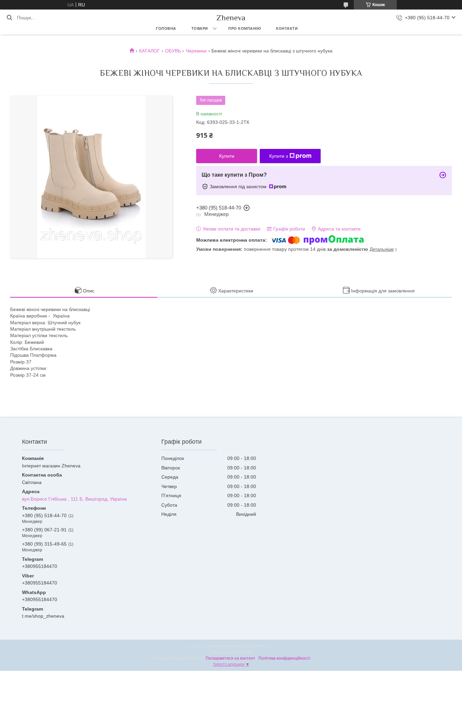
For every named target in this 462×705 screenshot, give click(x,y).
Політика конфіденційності (284, 658)
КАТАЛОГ (149, 50)
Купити (226, 156)
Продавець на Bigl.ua (231, 652)
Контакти (287, 28)
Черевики (196, 50)
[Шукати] (9, 17)
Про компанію (244, 28)
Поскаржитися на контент (230, 658)
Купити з (278, 156)
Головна (166, 28)
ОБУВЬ (173, 50)
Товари (199, 28)
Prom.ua (263, 646)
